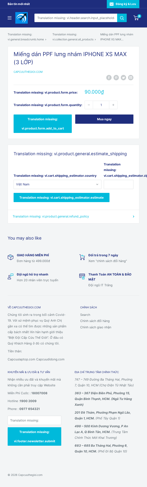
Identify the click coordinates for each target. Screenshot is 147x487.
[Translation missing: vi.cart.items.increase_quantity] (113, 105)
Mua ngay (104, 119)
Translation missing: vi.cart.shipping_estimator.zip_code (118, 170)
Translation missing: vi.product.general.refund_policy (51, 216)
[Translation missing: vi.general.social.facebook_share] (109, 77)
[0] (136, 18)
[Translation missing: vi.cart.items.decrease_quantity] (89, 105)
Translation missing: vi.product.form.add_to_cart (43, 123)
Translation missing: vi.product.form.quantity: (48, 105)
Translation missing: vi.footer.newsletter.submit (34, 436)
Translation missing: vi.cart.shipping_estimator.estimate (61, 197)
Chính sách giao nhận (95, 327)
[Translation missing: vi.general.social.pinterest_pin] (116, 77)
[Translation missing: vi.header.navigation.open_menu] (9, 17)
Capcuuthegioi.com (28, 71)
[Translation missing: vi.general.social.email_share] (130, 77)
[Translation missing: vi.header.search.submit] (122, 18)
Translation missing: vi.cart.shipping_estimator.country (55, 176)
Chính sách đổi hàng (95, 321)
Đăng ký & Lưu (126, 4)
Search (85, 315)
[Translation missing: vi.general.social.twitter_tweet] (123, 77)
